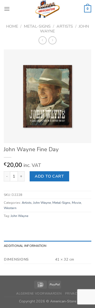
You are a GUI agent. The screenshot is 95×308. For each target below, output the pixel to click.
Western (10, 208)
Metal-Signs (37, 26)
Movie (76, 202)
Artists (64, 26)
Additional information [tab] (25, 246)
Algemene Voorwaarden (39, 294)
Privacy (72, 294)
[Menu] (7, 9)
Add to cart (49, 176)
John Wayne (42, 202)
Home (12, 26)
